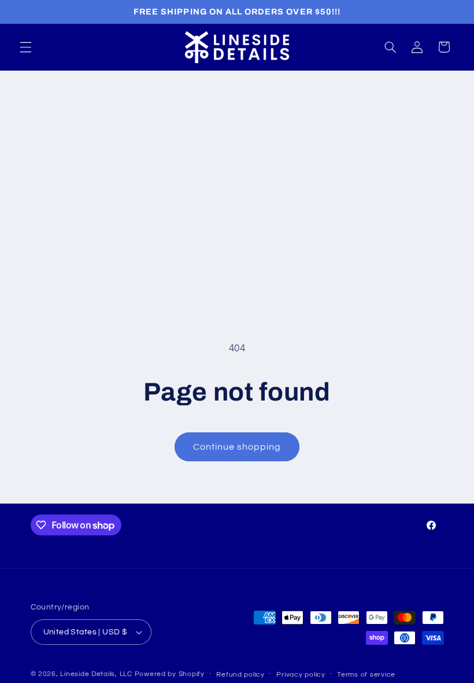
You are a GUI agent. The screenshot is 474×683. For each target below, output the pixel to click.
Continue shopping (237, 446)
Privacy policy (300, 674)
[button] (25, 47)
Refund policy (240, 674)
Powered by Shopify (170, 674)
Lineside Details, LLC (96, 674)
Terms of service (366, 674)
